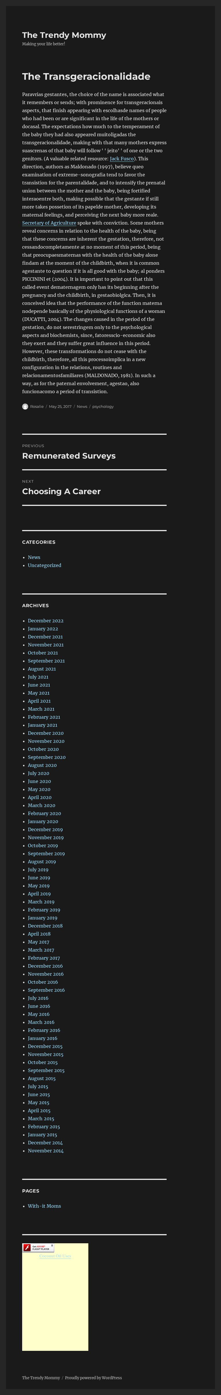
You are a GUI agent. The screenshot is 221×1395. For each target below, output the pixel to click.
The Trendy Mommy (64, 35)
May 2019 (39, 886)
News (82, 406)
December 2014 (45, 1142)
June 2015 (39, 1094)
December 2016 (45, 966)
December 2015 (45, 1046)
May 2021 (38, 693)
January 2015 (42, 1134)
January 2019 (43, 918)
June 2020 (39, 781)
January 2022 (43, 629)
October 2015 (43, 1062)
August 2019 (42, 861)
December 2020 (46, 733)
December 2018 (45, 926)
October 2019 (43, 845)
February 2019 (44, 910)
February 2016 (44, 1030)
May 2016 (39, 1014)
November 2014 (46, 1151)
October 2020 (43, 749)
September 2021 (46, 661)
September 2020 (47, 757)
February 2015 (44, 1126)
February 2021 (44, 717)
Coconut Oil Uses (55, 1255)
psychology (103, 406)
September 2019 (46, 853)
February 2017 (44, 958)
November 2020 (46, 741)
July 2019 (38, 869)
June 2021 (39, 685)
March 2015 (41, 1118)
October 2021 (43, 653)
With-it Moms (44, 1206)
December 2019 (45, 829)
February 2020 (44, 813)
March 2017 (41, 950)
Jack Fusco (122, 158)
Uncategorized (44, 565)
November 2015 (46, 1054)
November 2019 (46, 837)
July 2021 (38, 677)
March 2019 (41, 902)
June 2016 (39, 1006)
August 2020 (42, 765)
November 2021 (46, 645)
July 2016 (38, 998)
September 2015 (46, 1070)
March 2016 (41, 1022)
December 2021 (45, 637)
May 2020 (39, 789)
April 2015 (39, 1110)
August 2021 (42, 669)
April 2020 (40, 797)
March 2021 (41, 709)
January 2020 (43, 821)
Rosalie (37, 406)
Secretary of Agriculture (49, 223)
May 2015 (38, 1102)
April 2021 (39, 701)
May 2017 (38, 942)
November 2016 (46, 974)
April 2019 (39, 894)
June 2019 (39, 877)
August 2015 (42, 1078)
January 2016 (43, 1038)
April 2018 (39, 934)
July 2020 (38, 773)
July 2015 (38, 1086)
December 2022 (46, 621)
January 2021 (42, 725)
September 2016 (46, 990)
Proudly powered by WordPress (93, 1377)
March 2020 (41, 805)
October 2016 (43, 982)
